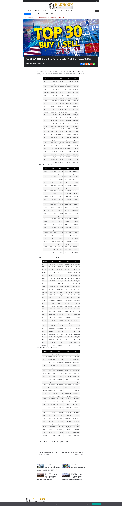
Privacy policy (87, 504)
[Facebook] (81, 64)
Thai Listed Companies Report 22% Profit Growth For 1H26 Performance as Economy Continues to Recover (48, 468)
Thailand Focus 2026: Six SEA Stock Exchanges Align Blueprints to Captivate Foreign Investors (48, 477)
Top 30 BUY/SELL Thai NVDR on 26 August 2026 (78, 466)
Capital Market (44, 442)
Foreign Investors (54, 442)
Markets (29, 17)
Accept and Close (96, 504)
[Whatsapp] (94, 64)
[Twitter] (97, 1)
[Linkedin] (89, 64)
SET (67, 442)
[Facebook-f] (94, 1)
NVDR (62, 442)
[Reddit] (86, 64)
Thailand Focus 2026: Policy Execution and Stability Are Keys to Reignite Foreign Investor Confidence (72, 477)
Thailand (34, 63)
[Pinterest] (91, 64)
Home (25, 17)
